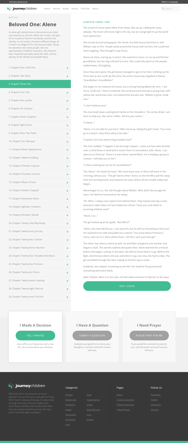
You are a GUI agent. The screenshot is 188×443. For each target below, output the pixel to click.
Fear (67, 424)
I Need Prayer (123, 409)
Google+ (155, 409)
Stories (74, 8)
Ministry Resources (18, 2)
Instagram (156, 404)
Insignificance (93, 409)
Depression (70, 414)
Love (89, 414)
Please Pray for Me (149, 335)
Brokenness (70, 399)
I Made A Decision (125, 404)
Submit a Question (92, 335)
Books (66, 8)
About (95, 8)
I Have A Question (125, 399)
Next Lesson (127, 286)
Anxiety (69, 395)
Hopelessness (93, 399)
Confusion (70, 404)
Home (119, 395)
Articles (56, 8)
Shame (90, 419)
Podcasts (85, 8)
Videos (47, 8)
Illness (89, 404)
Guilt (89, 395)
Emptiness (70, 419)
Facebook (156, 395)
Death (68, 409)
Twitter (154, 399)
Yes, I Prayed (35, 335)
